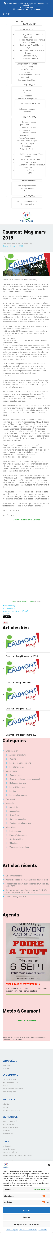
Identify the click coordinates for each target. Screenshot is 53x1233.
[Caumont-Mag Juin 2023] (22, 668)
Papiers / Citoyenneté (10, 1121)
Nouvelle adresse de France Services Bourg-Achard (27, 880)
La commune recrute (14, 876)
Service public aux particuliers (28, 123)
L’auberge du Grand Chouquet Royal (32, 46)
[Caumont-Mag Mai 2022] (22, 694)
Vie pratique (29, 117)
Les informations (27, 188)
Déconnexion (7, 1068)
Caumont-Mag (27, 67)
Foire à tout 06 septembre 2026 (23, 984)
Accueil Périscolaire (18, 755)
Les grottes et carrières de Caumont (32, 36)
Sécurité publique (27, 143)
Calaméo (22, 601)
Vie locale (29, 85)
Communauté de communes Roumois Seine (17, 1155)
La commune (29, 24)
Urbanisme (26, 146)
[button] (49, 1165)
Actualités (14, 807)
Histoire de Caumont (18, 783)
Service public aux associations (27, 128)
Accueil (20, 21)
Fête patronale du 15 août (30, 104)
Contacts (29, 196)
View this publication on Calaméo (26, 520)
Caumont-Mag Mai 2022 (18, 708)
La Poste (30, 170)
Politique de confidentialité (28, 1230)
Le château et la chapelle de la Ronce (32, 51)
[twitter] (4, 14)
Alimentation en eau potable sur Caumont (32, 166)
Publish (14, 601)
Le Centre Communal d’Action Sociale (32, 155)
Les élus (27, 72)
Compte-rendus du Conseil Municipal (29, 76)
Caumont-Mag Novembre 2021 (22, 734)
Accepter (27, 1210)
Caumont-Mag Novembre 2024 (22, 656)
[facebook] (6, 14)
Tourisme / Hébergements (11, 1110)
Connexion (6, 1065)
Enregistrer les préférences (26, 1224)
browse (31, 601)
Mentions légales (12, 1230)
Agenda (27, 93)
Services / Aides (26, 149)
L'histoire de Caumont (10, 1079)
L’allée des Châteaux (30, 58)
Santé (30, 173)
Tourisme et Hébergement (26, 98)
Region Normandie (9, 1149)
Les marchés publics (26, 80)
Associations (26, 96)
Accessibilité (43, 1230)
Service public (7, 1146)
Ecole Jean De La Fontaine (20, 763)
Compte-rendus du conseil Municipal (25, 779)
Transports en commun (30, 159)
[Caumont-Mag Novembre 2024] (22, 642)
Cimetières (27, 112)
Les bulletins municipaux (11, 1082)
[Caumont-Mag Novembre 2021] (22, 720)
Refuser (26, 1217)
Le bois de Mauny (30, 56)
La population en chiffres (27, 64)
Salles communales (27, 109)
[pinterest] (9, 14)
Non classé (10, 799)
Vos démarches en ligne (27, 141)
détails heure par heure (26, 1020)
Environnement (30, 162)
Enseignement (29, 180)
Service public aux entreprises (28, 134)
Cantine (27, 191)
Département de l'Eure (10, 1152)
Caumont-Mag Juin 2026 (16, 896)
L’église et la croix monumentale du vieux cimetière (32, 41)
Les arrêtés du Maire (27, 69)
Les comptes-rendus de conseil (13, 1089)
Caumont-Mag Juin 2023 (18, 682)
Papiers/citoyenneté (27, 138)
